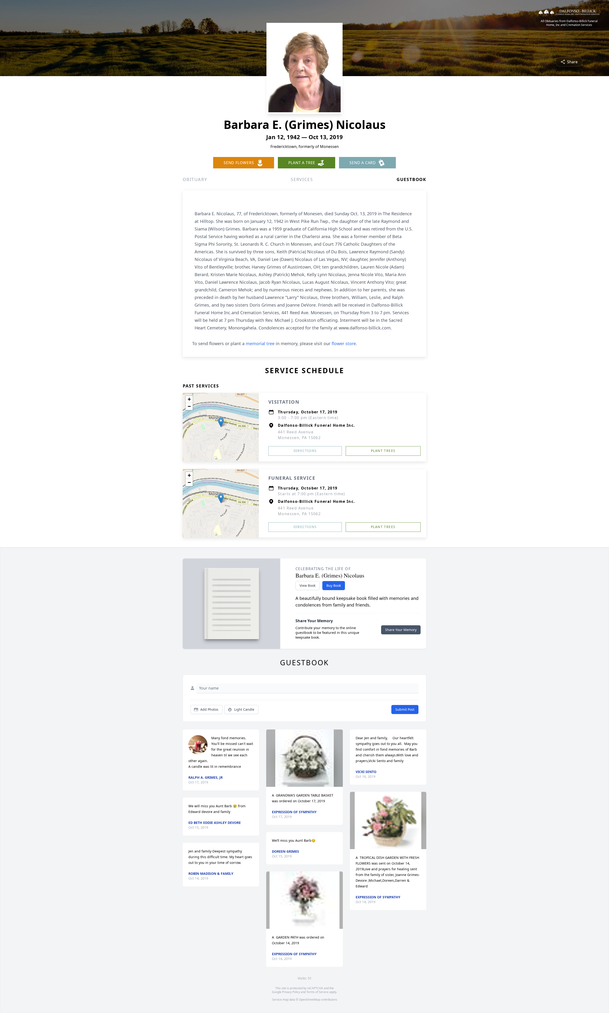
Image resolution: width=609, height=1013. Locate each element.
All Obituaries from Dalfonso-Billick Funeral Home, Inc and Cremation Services (569, 23)
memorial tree (260, 343)
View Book (307, 585)
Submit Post (404, 709)
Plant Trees (383, 450)
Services (302, 179)
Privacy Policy (291, 992)
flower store (344, 343)
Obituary (195, 179)
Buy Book (333, 585)
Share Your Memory (401, 629)
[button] (221, 422)
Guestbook (411, 179)
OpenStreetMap (309, 1000)
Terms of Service (317, 992)
